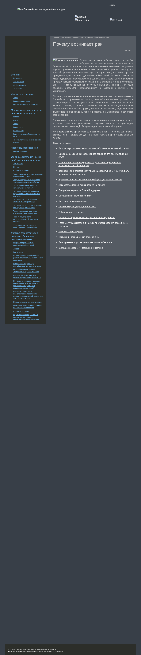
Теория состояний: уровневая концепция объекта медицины (25, 212)
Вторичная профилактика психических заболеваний (23, 243)
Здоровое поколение (21, 101)
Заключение (18, 163)
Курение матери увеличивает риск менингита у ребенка (87, 217)
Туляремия (17, 88)
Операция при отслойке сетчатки (75, 195)
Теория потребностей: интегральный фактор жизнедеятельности (28, 206)
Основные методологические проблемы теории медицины (26, 158)
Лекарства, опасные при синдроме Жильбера (82, 184)
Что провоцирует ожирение (73, 201)
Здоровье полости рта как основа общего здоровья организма (90, 179)
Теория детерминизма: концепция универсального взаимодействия (26, 180)
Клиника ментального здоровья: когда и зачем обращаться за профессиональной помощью (90, 164)
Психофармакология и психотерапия (28, 302)
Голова (16, 116)
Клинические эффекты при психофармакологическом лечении (27, 264)
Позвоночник (18, 130)
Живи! (15, 97)
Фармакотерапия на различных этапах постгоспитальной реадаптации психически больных (26, 316)
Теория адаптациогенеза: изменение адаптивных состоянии (28, 175)
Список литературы (21, 170)
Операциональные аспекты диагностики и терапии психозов (26, 270)
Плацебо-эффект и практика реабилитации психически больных (27, 276)
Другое (16, 248)
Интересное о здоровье (23, 94)
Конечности (18, 127)
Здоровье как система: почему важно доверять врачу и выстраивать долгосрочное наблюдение (94, 172)
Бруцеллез (17, 78)
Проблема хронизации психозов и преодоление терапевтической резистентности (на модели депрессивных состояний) (26, 284)
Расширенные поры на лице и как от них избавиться (85, 242)
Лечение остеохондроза (71, 231)
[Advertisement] (25, 53)
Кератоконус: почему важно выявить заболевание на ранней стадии (94, 148)
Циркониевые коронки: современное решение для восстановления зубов (93, 155)
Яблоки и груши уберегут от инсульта (77, 206)
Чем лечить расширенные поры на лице (79, 236)
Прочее (16, 167)
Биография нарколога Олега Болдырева (79, 190)
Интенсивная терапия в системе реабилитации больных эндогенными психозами (28, 257)
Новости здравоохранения (24, 147)
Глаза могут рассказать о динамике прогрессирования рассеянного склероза (93, 224)
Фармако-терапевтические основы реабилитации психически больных (24, 236)
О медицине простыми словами (25, 104)
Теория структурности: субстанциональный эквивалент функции (26, 219)
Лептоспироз (18, 81)
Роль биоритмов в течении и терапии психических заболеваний (28, 306)
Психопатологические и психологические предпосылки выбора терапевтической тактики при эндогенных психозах (28, 295)
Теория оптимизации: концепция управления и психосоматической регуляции (26, 193)
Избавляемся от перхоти (71, 212)
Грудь (15, 120)
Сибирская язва (19, 85)
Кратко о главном (20, 151)
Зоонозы (15, 74)
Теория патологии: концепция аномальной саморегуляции (25, 200)
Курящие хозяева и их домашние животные (81, 247)
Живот (15, 123)
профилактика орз (68, 131)
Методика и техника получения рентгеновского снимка (27, 111)
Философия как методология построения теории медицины (25, 226)
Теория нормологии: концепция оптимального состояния (25, 186)
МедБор (20, 649)
